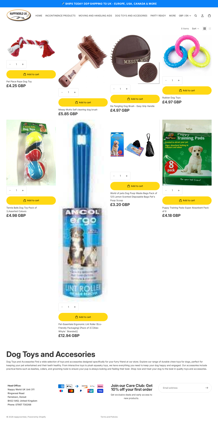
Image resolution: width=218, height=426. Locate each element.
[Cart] (209, 15)
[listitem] (172, 15)
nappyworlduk (20, 417)
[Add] (51, 54)
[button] (195, 28)
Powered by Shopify (37, 417)
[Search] (195, 15)
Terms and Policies (109, 417)
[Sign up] (206, 388)
